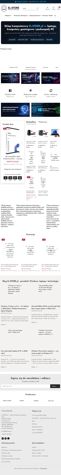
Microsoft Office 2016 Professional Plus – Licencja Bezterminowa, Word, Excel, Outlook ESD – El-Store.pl (9, 265)
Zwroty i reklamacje (37, 430)
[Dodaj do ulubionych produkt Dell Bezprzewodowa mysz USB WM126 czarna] (58, 152)
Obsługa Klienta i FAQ (38, 450)
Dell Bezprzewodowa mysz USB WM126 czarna (54, 167)
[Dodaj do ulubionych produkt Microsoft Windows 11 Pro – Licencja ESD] (46, 177)
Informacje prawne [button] (8, 443)
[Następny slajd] (57, 57)
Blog (33, 421)
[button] (8, 16)
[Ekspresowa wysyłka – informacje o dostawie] (30, 93)
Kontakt (34, 447)
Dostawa (34, 424)
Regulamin (4, 447)
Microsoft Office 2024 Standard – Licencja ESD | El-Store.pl (30, 191)
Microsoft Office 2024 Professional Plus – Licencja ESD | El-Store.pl (12, 158)
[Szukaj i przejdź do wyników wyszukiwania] (38, 8)
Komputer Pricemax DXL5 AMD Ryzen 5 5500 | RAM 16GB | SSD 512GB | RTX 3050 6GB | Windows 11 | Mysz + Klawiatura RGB (31, 142)
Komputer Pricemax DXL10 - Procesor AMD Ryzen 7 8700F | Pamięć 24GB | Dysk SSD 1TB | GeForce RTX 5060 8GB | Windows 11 (43, 142)
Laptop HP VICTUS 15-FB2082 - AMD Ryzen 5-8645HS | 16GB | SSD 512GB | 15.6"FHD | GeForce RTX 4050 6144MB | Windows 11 (31, 167)
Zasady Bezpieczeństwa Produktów (11, 459)
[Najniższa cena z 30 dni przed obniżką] (21, 164)
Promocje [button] (30, 234)
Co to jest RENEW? (37, 432)
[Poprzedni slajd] (3, 57)
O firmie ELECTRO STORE (39, 415)
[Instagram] (5, 438)
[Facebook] (3, 438)
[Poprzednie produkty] (4, 248)
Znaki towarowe (6, 462)
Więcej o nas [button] (36, 411)
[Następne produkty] (56, 248)
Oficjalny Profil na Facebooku (40, 456)
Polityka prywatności (7, 456)
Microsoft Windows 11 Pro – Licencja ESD (43, 191)
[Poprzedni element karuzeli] (2, 400)
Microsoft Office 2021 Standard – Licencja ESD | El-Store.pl (29, 265)
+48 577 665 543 (6, 434)
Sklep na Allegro (36, 453)
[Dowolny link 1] (8, 438)
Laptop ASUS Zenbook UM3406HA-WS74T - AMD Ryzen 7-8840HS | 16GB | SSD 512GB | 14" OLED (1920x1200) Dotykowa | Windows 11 (55, 142)
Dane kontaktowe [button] (38, 443)
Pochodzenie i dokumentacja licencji (12, 450)
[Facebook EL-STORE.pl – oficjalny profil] (10, 93)
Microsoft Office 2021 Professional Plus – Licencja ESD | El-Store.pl (50, 265)
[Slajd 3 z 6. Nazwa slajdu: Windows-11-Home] (30, 56)
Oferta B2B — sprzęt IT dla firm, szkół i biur (44, 418)
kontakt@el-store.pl (6, 431)
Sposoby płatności (37, 427)
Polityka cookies (6, 453)
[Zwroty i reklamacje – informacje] (51, 93)
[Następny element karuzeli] (59, 400)
